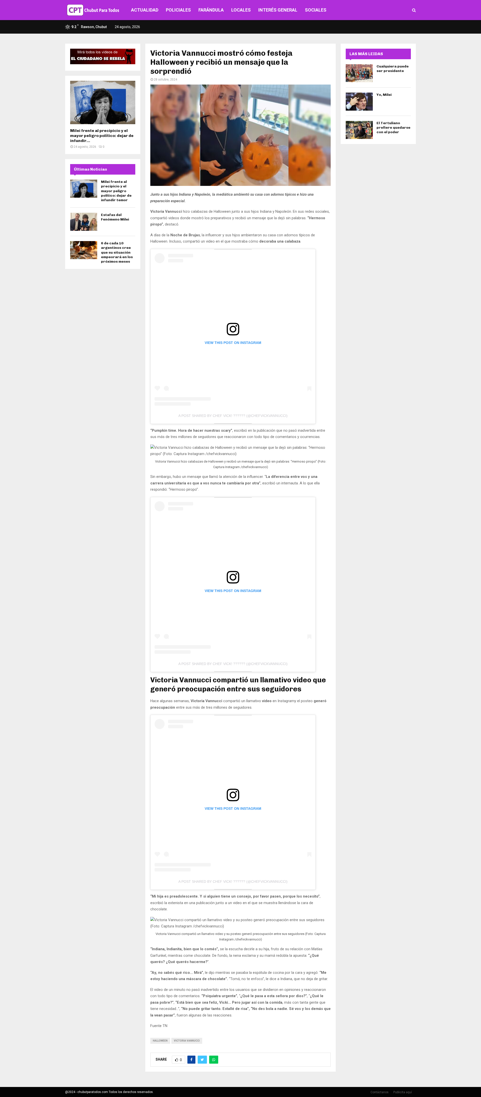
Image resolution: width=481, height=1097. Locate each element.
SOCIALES (315, 10)
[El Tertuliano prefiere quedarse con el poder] (359, 130)
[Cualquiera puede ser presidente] (359, 73)
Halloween (160, 1040)
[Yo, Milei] (359, 102)
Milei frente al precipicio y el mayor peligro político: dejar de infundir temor (116, 191)
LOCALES (241, 10)
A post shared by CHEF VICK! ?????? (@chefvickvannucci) (233, 416)
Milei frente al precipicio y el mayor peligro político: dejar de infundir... (102, 135)
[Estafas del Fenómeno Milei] (83, 222)
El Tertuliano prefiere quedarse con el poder (393, 127)
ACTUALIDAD (144, 10)
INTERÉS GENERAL (277, 10)
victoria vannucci (187, 1040)
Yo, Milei (384, 95)
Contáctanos (380, 1092)
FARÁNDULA (211, 10)
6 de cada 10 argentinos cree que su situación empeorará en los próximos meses (117, 252)
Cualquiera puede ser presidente (393, 68)
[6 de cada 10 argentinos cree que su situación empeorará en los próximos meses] (83, 250)
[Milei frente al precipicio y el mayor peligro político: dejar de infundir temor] (102, 102)
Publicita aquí (402, 1092)
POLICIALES (178, 10)
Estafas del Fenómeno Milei (115, 217)
